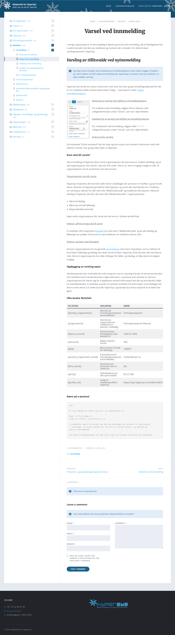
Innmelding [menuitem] (21, 50)
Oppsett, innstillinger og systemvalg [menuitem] (30, 114)
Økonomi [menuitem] (17, 127)
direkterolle (101, 231)
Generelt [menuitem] (17, 35)
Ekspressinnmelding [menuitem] (28, 54)
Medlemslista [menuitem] (22, 84)
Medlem (121, 21)
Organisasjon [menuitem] (19, 122)
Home (92, 21)
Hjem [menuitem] (108, 6)
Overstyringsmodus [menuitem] (24, 79)
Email (70, 533)
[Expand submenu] (52, 21)
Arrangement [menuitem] (19, 21)
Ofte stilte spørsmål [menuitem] (151, 6)
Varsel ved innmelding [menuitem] (29, 59)
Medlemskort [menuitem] (21, 95)
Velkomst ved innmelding (151, 471)
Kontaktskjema (14, 610)
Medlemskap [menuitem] (19, 104)
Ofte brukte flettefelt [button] (79, 298)
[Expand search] (169, 6)
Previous (71, 468)
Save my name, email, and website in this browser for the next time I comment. (84, 558)
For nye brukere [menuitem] (20, 30)
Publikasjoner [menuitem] (19, 131)
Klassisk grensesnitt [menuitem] (22, 40)
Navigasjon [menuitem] (18, 109)
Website (71, 544)
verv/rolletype (112, 249)
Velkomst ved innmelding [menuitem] (30, 63)
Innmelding (134, 21)
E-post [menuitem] (16, 25)
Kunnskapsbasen (106, 21)
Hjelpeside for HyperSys (24, 4)
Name (70, 523)
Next (161, 468)
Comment (120, 523)
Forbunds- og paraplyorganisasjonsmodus (87, 471)
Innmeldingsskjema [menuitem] (27, 75)
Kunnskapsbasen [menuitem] (124, 6)
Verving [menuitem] (16, 136)
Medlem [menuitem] (17, 45)
